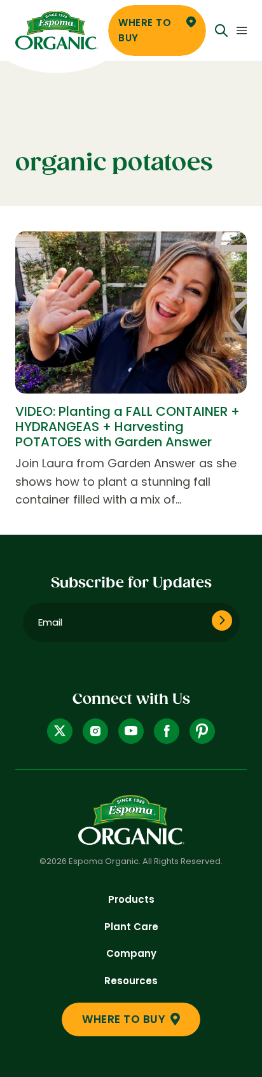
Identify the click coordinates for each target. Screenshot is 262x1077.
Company (131, 953)
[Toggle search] (221, 30)
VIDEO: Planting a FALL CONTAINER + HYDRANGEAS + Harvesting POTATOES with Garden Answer (127, 426)
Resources (131, 980)
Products (131, 899)
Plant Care (131, 926)
